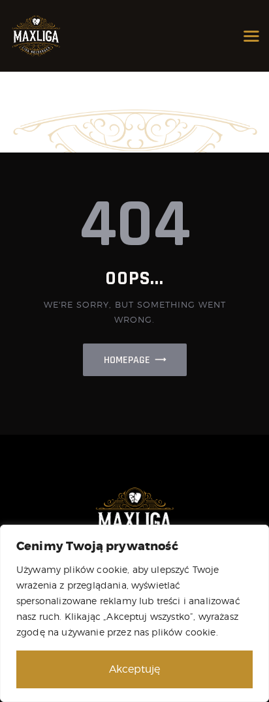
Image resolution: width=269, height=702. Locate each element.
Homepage (127, 360)
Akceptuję (134, 669)
